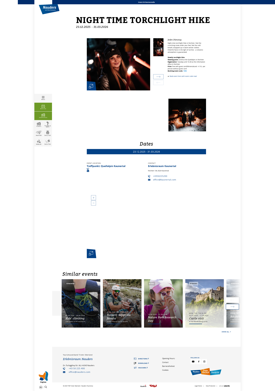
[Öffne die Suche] (46, 387)
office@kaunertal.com (164, 179)
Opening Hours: (168, 358)
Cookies (165, 370)
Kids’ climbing (75, 318)
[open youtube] (193, 361)
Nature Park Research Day (162, 319)
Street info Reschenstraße (146, 2)
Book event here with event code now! (183, 76)
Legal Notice (198, 386)
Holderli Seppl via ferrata (119, 316)
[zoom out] (93, 203)
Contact (165, 362)
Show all (226, 332)
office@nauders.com (79, 372)
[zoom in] (93, 197)
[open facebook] (198, 361)
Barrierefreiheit (168, 366)
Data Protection (211, 386)
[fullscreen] (91, 86)
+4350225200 (160, 176)
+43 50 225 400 (77, 368)
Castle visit (196, 318)
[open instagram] (204, 361)
